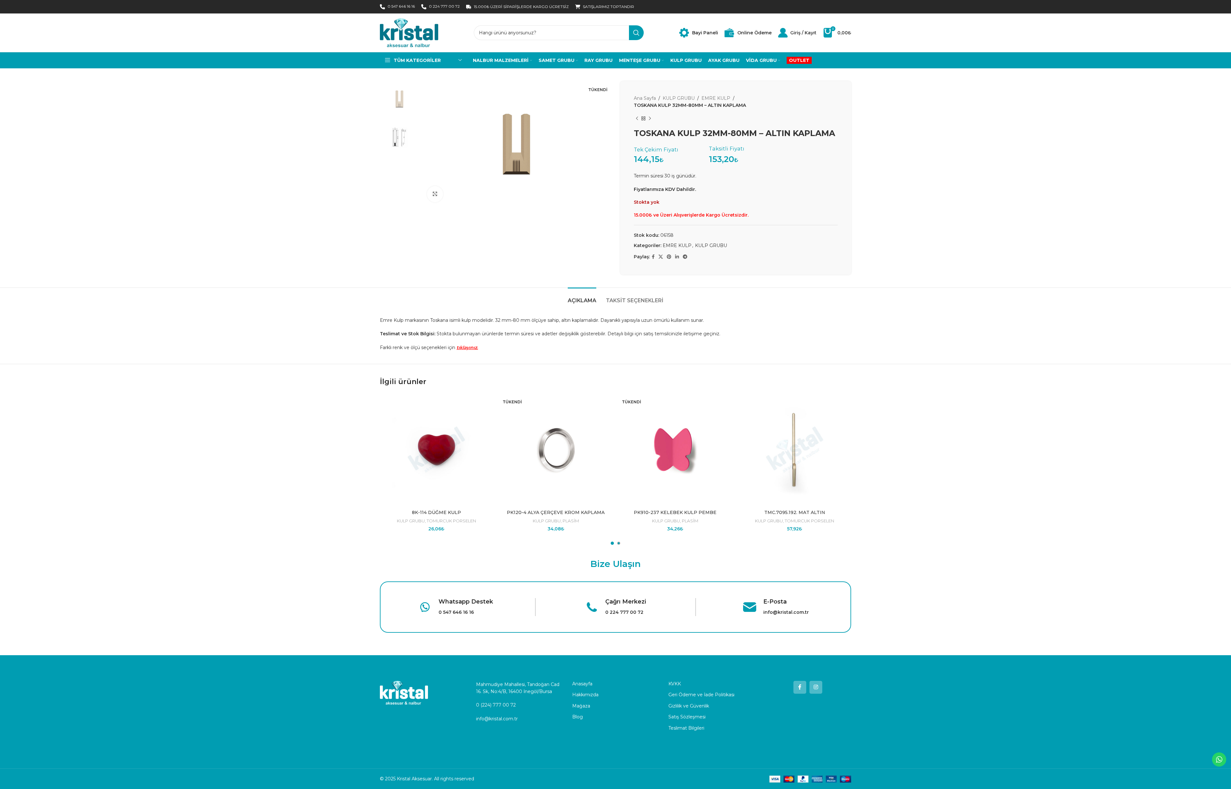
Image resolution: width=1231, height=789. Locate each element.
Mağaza (581, 706)
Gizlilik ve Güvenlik (688, 706)
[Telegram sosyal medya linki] (685, 257)
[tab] (582, 297)
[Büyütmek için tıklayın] (435, 194)
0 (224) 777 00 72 (496, 705)
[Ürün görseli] (556, 450)
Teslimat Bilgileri (686, 728)
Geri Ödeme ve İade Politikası (701, 695)
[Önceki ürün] (637, 119)
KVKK (674, 684)
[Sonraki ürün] (650, 119)
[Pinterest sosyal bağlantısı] (669, 257)
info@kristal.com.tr (497, 719)
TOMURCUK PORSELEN (451, 520)
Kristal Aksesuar (414, 779)
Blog (577, 717)
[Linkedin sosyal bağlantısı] (677, 257)
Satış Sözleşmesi (687, 717)
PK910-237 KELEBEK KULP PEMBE (675, 512)
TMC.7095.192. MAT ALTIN (794, 512)
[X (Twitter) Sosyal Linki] (661, 257)
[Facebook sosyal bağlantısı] (653, 257)
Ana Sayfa (645, 98)
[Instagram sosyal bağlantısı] (815, 687)
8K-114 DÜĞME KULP (436, 512)
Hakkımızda (585, 695)
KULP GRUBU (679, 98)
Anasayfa (582, 684)
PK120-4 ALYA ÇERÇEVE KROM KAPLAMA (556, 512)
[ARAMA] (636, 32)
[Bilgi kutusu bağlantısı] (698, 33)
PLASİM (571, 520)
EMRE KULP (715, 98)
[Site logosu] (409, 32)
